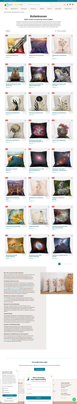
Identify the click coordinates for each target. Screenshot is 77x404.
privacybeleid (41, 401)
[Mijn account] (67, 4)
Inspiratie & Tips (68, 8)
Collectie (20, 387)
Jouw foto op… (34, 8)
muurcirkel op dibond (15, 288)
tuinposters (6, 299)
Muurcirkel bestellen (22, 391)
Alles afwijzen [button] (10, 398)
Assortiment (9, 12)
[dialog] (9, 386)
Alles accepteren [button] (9, 395)
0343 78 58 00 (64, 391)
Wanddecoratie (14, 8)
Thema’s (49, 8)
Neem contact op (39, 369)
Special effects (58, 8)
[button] (74, 399)
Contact (65, 4)
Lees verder (10, 383)
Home (6, 8)
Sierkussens (23, 8)
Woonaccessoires (15, 12)
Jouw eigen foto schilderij (23, 390)
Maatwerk (42, 8)
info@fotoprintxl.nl (64, 389)
